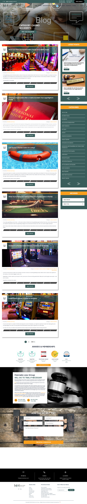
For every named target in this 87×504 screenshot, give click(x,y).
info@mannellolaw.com (12, 1)
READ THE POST (30, 86)
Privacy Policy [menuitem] (31, 497)
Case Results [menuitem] (68, 5)
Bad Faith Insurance (67, 174)
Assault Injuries (66, 158)
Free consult (79, 1)
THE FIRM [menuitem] (40, 5)
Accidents (64, 119)
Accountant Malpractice (68, 122)
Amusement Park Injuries (68, 151)
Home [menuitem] (36, 5)
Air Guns (64, 129)
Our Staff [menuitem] (54, 5)
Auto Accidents (66, 168)
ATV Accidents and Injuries (68, 164)
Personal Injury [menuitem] (61, 5)
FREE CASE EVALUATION (28, 32)
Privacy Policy (26, 438)
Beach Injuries (65, 178)
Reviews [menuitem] (74, 5)
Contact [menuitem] (82, 5)
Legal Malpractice (44, 490)
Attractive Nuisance (67, 161)
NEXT (32, 341)
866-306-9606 (69, 1)
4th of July (64, 112)
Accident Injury (65, 115)
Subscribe (71, 490)
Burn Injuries (37, 268)
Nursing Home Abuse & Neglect (47, 493)
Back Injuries (65, 171)
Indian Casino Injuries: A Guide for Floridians (23, 298)
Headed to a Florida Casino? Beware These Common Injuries (28, 246)
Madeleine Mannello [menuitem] (47, 5)
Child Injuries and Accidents (46, 488)
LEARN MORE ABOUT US (43, 365)
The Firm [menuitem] (30, 488)
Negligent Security (50, 268)
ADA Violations (65, 126)
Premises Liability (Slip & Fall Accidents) (48, 494)
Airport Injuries (65, 139)
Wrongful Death (44, 495)
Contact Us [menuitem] (31, 495)
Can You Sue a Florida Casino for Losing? (22, 148)
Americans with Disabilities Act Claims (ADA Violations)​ (73, 147)
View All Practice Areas (45, 497)
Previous (68, 98)
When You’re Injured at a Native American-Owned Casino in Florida (31, 197)
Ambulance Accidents (67, 143)
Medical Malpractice (45, 492)
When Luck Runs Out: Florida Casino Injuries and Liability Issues (29, 49)
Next (78, 98)
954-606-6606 (62, 1)
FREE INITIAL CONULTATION (43, 442)
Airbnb (63, 132)
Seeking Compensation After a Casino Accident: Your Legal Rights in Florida (31, 98)
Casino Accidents (53, 72)
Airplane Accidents (67, 136)
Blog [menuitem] (78, 5)
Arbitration (64, 154)
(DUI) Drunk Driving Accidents (46, 489)
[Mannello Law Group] (9, 5)
